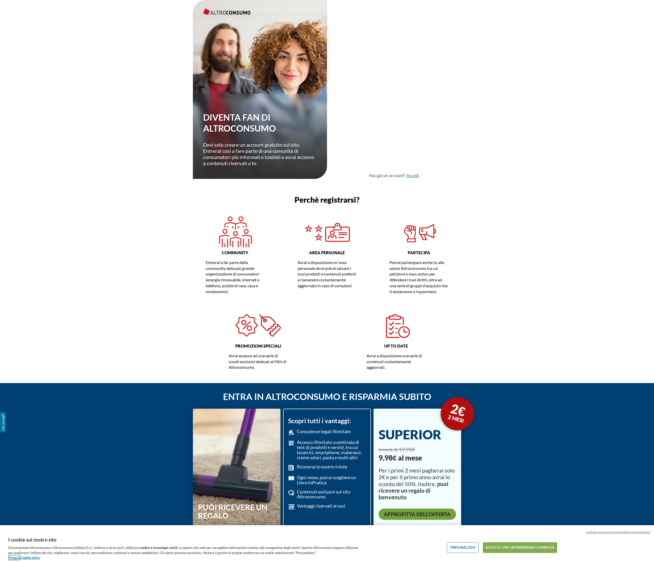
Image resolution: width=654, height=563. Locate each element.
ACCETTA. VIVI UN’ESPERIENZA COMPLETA (520, 547)
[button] (3, 422)
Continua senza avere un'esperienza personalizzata (618, 532)
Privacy (13, 558)
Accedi (412, 176)
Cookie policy (30, 558)
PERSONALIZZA (462, 547)
